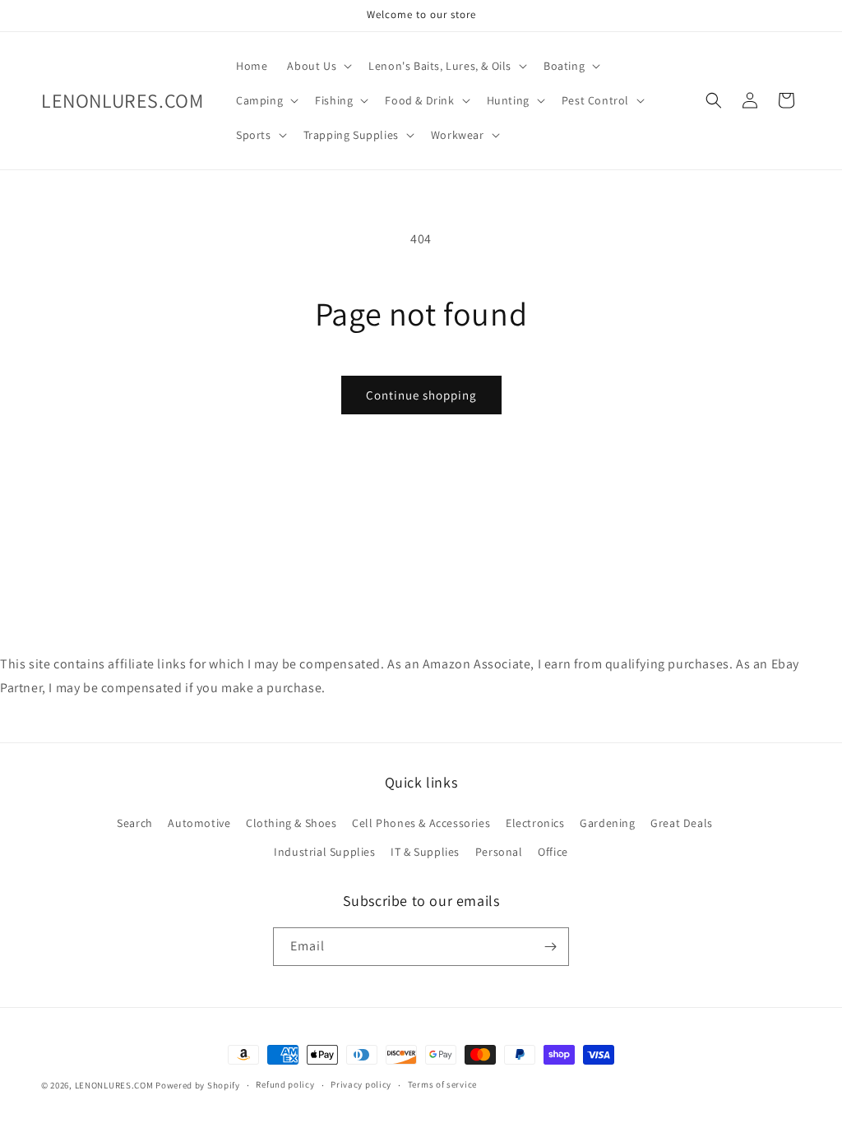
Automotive (199, 823)
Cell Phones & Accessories (421, 823)
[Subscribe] (550, 946)
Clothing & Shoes (291, 823)
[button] (318, 66)
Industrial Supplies (324, 851)
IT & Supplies (425, 851)
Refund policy (285, 1084)
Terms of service (442, 1084)
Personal (499, 851)
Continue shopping (421, 395)
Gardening (607, 823)
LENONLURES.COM (114, 1085)
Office (553, 851)
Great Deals (681, 823)
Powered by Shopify (197, 1085)
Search (135, 823)
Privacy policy (361, 1084)
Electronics (535, 823)
